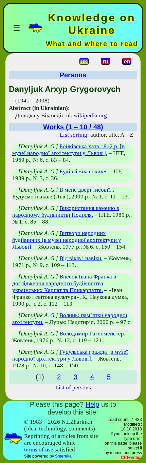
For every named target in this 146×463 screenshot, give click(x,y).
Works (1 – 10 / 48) (73, 127)
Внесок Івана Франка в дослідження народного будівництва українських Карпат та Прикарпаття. (64, 283)
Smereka (63, 456)
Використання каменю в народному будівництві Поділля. (65, 211)
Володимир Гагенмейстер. (92, 333)
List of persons (73, 387)
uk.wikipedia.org (86, 115)
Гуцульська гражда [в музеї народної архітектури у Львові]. (70, 355)
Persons (73, 75)
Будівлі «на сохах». (83, 171)
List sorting (73, 135)
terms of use (38, 449)
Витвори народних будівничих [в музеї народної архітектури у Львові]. (66, 240)
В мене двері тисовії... (86, 190)
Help (92, 404)
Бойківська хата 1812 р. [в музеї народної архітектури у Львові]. (68, 149)
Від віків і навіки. (81, 258)
